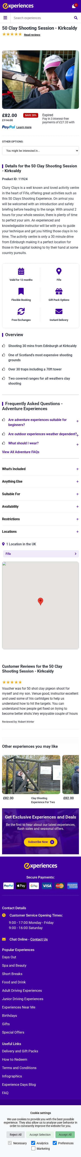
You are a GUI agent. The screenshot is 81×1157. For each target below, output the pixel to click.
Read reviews (32, 34)
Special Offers (13, 1032)
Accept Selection (40, 1134)
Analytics (42, 1143)
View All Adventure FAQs (20, 452)
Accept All (65, 1134)
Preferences (66, 1143)
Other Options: (12, 141)
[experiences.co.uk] (40, 867)
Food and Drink (14, 982)
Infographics (12, 1076)
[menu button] (5, 18)
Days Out (9, 957)
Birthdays (9, 1015)
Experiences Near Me (18, 1007)
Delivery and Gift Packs (20, 1051)
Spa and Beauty (14, 965)
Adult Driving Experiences (22, 990)
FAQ (5, 1093)
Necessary (20, 1143)
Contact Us (39, 939)
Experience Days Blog (19, 1084)
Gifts (6, 1024)
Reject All (15, 1134)
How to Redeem (14, 1059)
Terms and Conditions (19, 1068)
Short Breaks (12, 974)
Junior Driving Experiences (22, 999)
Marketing (43, 1148)
